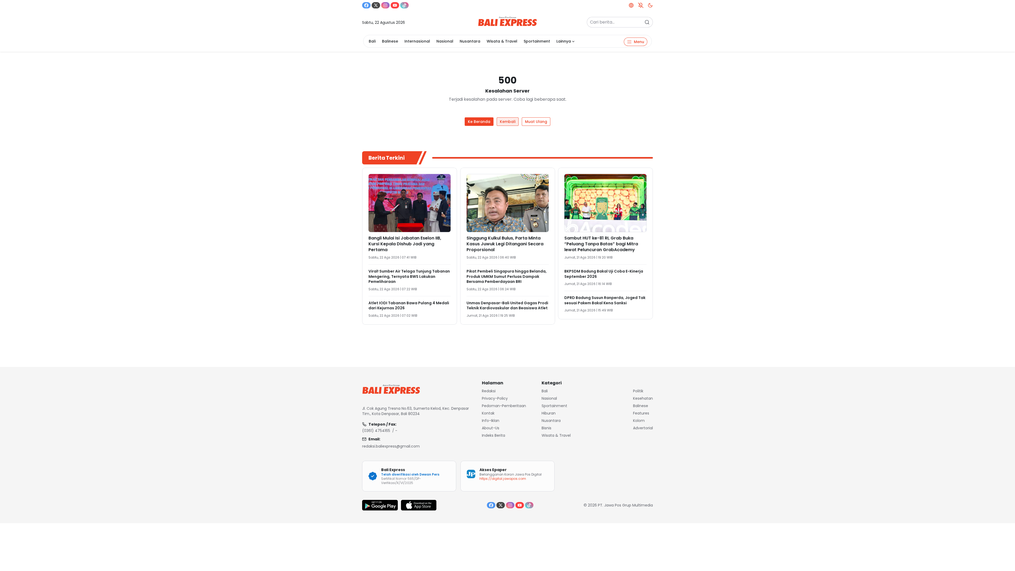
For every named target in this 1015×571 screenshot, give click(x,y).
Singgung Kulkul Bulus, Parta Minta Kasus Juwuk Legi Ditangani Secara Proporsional (505, 244)
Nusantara (470, 41)
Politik (638, 391)
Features (641, 413)
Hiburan (549, 413)
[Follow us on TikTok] (404, 5)
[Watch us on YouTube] (395, 5)
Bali (372, 41)
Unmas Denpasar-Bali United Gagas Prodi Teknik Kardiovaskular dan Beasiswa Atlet (507, 305)
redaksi (489, 391)
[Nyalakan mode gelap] (650, 5)
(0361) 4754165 (376, 430)
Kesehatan (643, 398)
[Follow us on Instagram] (385, 5)
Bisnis (546, 428)
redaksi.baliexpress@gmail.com (391, 446)
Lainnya (563, 41)
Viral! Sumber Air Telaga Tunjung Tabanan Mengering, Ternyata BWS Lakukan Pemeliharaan (409, 276)
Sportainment (537, 41)
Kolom (639, 420)
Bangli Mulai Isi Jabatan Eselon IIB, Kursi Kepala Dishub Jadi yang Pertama (404, 244)
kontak (488, 413)
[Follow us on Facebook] (366, 5)
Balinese (390, 41)
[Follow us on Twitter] (376, 5)
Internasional (417, 41)
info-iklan (490, 420)
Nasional (444, 41)
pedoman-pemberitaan (504, 405)
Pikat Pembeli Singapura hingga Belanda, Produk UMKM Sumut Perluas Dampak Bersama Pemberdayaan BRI (507, 276)
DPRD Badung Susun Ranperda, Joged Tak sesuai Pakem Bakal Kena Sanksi (604, 300)
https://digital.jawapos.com (502, 478)
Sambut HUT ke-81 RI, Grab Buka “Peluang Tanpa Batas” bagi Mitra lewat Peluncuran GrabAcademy (601, 244)
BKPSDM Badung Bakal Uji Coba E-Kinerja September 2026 (603, 274)
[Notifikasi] (640, 5)
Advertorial (643, 428)
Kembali (507, 121)
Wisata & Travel (502, 41)
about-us (490, 428)
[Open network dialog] (631, 5)
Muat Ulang (536, 121)
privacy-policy (495, 398)
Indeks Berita (493, 435)
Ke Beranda (479, 121)
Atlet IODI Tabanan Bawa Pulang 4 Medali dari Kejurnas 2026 (408, 305)
